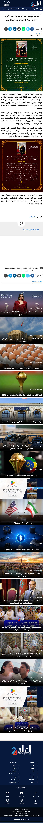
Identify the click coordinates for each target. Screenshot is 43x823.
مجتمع (32, 774)
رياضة (32, 782)
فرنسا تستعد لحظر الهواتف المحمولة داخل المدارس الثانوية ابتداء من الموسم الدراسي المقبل (21, 447)
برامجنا (14, 776)
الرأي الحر (13, 779)
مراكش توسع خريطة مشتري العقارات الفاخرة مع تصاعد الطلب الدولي (21, 574)
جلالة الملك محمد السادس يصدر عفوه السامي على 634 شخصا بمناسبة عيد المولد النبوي (21, 601)
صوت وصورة (29, 8)
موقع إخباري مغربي (26, 271)
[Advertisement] (21, 251)
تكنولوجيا (31, 779)
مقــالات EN (21, 8)
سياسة (8, 8)
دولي (33, 765)
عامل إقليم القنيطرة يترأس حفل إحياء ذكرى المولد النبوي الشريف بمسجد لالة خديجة (21, 655)
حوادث (14, 765)
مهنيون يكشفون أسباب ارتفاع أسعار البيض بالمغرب (21, 368)
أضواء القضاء (35, 268)
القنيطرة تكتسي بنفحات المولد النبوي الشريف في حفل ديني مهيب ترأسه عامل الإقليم (21, 628)
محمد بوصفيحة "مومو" (37, 271)
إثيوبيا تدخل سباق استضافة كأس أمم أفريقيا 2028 (21, 475)
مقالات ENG (12, 774)
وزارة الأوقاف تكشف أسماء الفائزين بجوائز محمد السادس (21, 421)
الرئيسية (35, 8)
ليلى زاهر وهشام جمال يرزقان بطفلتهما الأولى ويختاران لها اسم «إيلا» (21, 682)
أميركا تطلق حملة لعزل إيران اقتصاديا (21, 522)
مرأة (33, 771)
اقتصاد (32, 768)
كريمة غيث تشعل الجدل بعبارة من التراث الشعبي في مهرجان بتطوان (21, 313)
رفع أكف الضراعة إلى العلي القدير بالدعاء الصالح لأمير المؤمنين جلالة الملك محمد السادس (21, 729)
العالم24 (19, 268)
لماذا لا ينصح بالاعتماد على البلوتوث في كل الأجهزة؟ (21, 549)
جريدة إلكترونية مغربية (31, 229)
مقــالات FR (14, 8)
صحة (33, 776)
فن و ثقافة (13, 762)
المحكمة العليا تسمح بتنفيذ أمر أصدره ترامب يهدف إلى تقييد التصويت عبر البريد (21, 340)
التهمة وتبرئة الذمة (27, 268)
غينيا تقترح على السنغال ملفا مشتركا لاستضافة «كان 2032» (21, 394)
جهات (14, 768)
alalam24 (32, 216)
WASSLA (17, 809)
